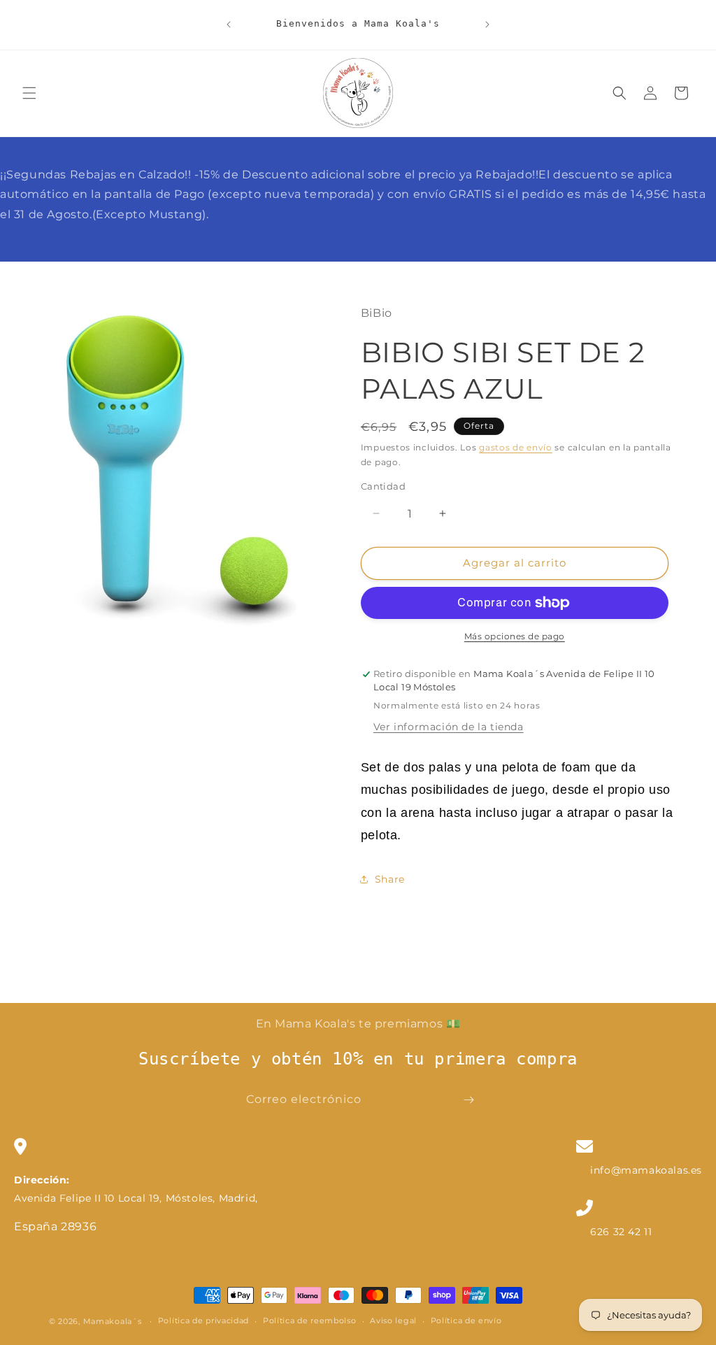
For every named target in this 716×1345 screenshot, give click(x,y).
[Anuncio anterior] (228, 24)
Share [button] (390, 879)
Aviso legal (393, 1320)
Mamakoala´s (112, 1321)
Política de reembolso (310, 1320)
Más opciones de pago (514, 636)
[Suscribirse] (468, 1100)
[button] (29, 93)
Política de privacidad (203, 1320)
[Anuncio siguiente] (487, 24)
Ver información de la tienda (448, 726)
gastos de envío (515, 447)
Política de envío (466, 1320)
